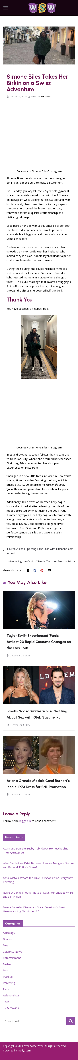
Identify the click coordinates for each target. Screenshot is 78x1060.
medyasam (24, 1050)
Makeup (8, 976)
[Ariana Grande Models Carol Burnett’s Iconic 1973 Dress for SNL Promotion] (39, 738)
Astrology (9, 932)
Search (70, 1021)
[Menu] (5, 8)
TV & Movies (11, 1008)
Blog (6, 945)
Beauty (7, 939)
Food (6, 970)
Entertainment (12, 958)
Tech (6, 1002)
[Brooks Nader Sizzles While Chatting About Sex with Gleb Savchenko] (39, 668)
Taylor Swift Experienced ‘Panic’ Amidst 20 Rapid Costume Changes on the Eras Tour (39, 641)
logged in (25, 821)
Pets (6, 989)
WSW (33, 96)
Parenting (9, 983)
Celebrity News (12, 951)
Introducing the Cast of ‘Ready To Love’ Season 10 (39, 561)
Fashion (12, 69)
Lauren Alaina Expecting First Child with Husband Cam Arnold (40, 551)
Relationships (11, 995)
